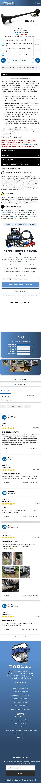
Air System (20, 275)
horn (3, 406)
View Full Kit (20, 291)
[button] (34, 449)
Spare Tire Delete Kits (20, 706)
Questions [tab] (16, 391)
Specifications (7, 159)
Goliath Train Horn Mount (20, 709)
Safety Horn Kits (8, 151)
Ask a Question (21, 384)
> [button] (25, 636)
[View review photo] (7, 558)
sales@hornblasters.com (21, 678)
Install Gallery (14, 216)
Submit (20, 773)
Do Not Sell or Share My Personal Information (20, 730)
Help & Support (20, 716)
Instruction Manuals (20, 702)
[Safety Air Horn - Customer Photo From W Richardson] (5, 363)
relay (27, 406)
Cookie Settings (20, 734)
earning (11, 406)
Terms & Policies (20, 723)
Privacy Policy (20, 727)
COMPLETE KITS (30, 144)
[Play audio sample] (3, 60)
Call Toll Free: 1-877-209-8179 (22, 671)
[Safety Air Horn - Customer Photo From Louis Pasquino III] (13, 369)
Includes (5, 155)
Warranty (20, 737)
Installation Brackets (20, 692)
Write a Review (21, 380)
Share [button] (7, 449)
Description (6, 74)
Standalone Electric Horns (20, 695)
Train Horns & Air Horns (20, 688)
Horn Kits (20, 685)
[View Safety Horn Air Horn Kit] (20, 237)
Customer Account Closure (20, 720)
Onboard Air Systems (20, 699)
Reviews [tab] (3, 391)
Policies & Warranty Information (15, 164)
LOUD (20, 406)
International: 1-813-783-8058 (21, 673)
